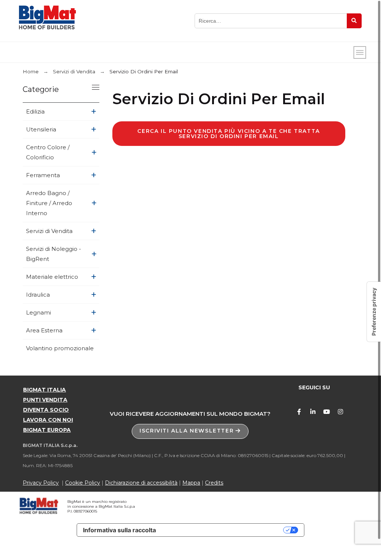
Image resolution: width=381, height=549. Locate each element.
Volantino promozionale (60, 348)
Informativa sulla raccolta (119, 530)
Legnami (38, 312)
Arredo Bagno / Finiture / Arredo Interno (49, 203)
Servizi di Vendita (49, 230)
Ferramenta (43, 175)
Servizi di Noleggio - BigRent (53, 253)
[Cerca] (354, 20)
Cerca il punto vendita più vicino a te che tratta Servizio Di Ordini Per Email (228, 134)
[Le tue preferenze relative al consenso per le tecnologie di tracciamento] (374, 312)
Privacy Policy (41, 482)
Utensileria (41, 129)
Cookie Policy (82, 482)
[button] (190, 431)
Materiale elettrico (52, 276)
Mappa (191, 482)
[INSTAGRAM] (340, 412)
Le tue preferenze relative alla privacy (223, 530)
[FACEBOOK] (299, 412)
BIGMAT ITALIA (44, 389)
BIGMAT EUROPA (47, 430)
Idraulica (38, 294)
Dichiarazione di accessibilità (141, 482)
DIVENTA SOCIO (46, 409)
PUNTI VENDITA (45, 399)
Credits (214, 482)
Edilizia (35, 111)
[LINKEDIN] (313, 412)
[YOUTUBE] (327, 412)
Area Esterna (44, 330)
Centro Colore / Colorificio (48, 152)
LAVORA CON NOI (48, 419)
